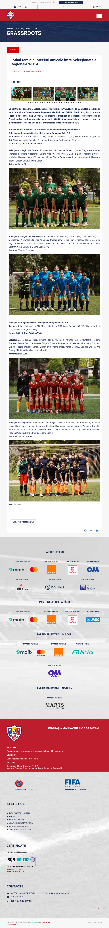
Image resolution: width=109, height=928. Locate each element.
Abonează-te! (71, 3)
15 (61, 102)
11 (52, 102)
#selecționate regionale (23, 522)
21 (76, 102)
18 (68, 102)
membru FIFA (70, 789)
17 (66, 102)
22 (78, 102)
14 (59, 102)
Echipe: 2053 (14, 816)
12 (54, 102)
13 (56, 102)
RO (97, 7)
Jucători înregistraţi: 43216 (21, 823)
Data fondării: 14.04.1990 (20, 813)
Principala (11, 29)
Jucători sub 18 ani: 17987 (20, 830)
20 (73, 102)
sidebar (13, 50)
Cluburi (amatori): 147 (18, 820)
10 (49, 102)
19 (71, 102)
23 (80, 102)
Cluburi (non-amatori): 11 (20, 826)
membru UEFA (20, 789)
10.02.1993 (32, 789)
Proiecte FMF (31, 29)
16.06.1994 (81, 789)
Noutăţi (20, 29)
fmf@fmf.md (17, 896)
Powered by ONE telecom (94, 922)
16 (64, 102)
